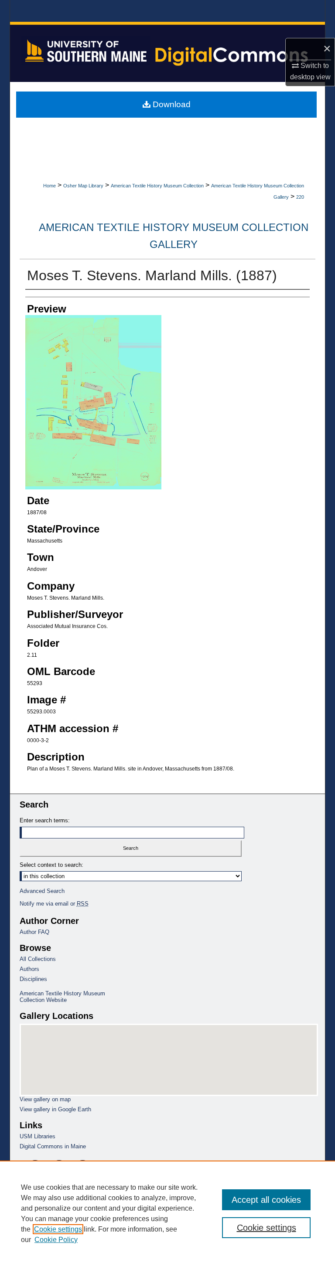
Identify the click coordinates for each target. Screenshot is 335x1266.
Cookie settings (58, 1229)
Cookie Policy (56, 1239)
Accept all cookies (266, 1200)
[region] (167, 1213)
